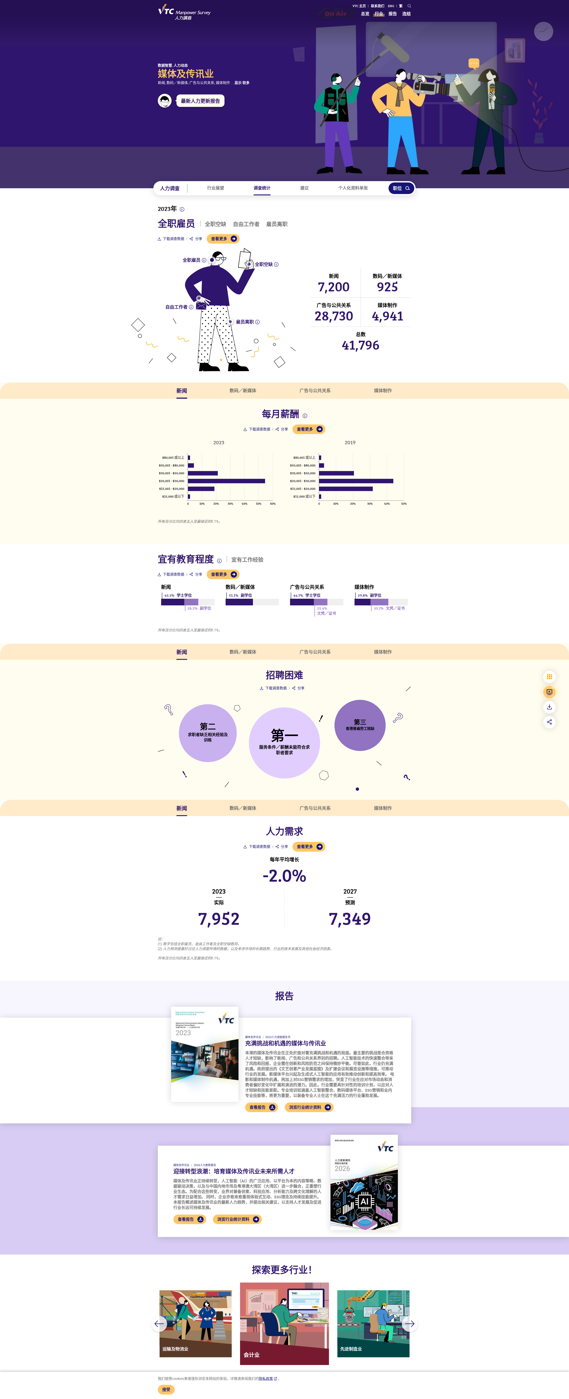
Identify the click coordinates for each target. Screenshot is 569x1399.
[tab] (181, 390)
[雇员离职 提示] (230, 321)
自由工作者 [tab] (246, 224)
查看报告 (258, 1107)
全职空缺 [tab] (215, 224)
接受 (166, 1389)
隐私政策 (266, 1378)
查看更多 (219, 238)
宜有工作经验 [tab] (247, 559)
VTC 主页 (359, 6)
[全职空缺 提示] (249, 264)
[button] (159, 1324)
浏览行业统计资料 (305, 1107)
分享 (198, 238)
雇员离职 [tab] (277, 224)
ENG (391, 6)
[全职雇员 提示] (211, 259)
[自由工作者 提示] (199, 298)
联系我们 (377, 6)
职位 (397, 188)
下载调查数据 (173, 238)
